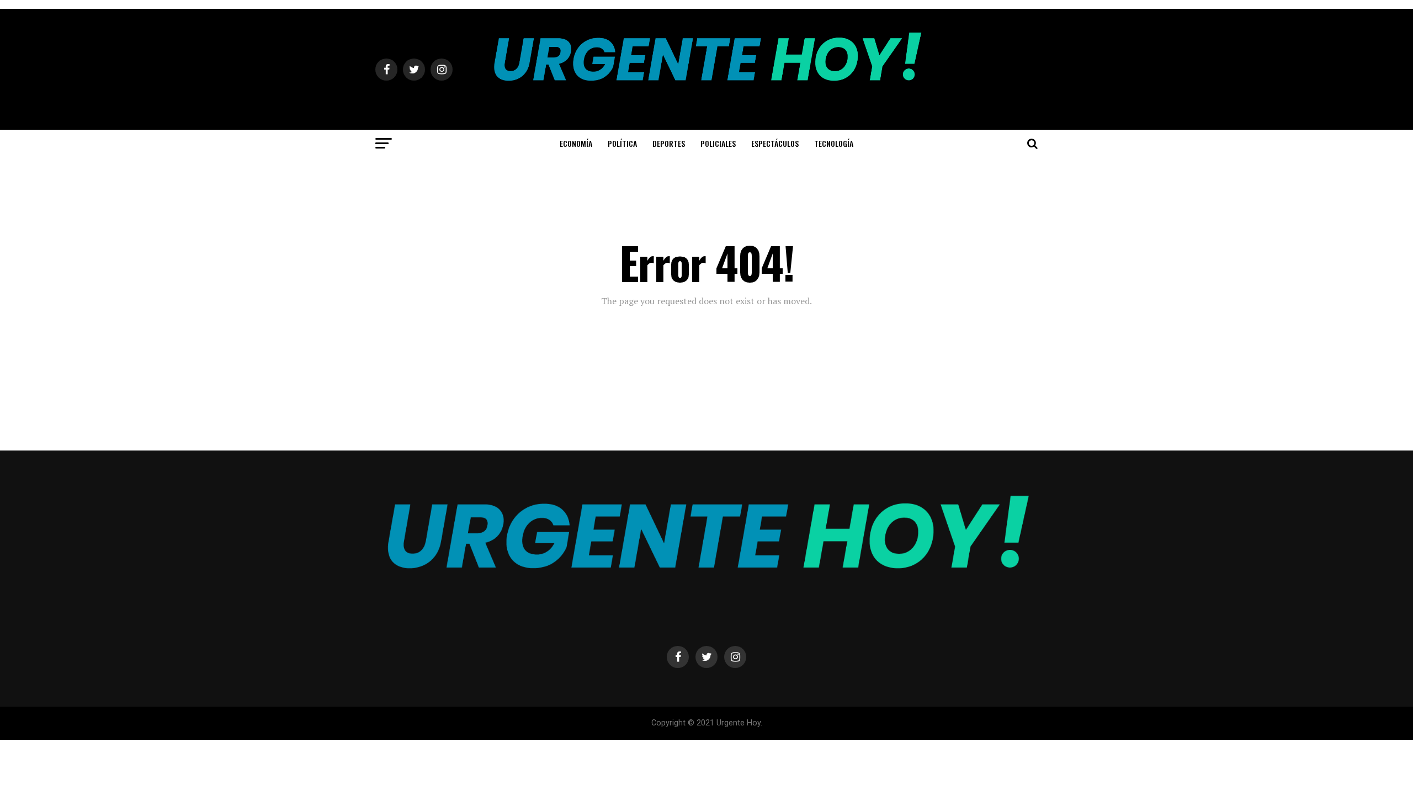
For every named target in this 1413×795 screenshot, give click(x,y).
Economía (576, 143)
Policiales (718, 143)
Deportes (668, 143)
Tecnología (833, 143)
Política (622, 143)
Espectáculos (775, 143)
